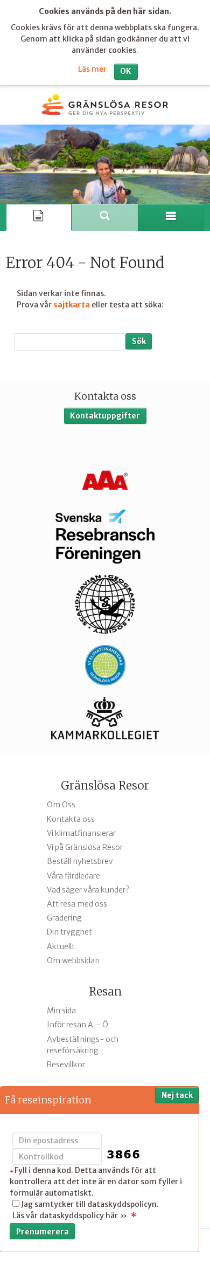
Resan (105, 991)
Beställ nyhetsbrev (80, 861)
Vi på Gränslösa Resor (85, 847)
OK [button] (125, 71)
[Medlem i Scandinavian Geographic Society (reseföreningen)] (105, 604)
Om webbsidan (73, 960)
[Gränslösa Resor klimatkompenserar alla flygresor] (105, 665)
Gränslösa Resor (105, 785)
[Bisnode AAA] (105, 480)
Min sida (61, 1010)
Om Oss (61, 804)
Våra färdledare (73, 876)
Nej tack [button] (177, 1095)
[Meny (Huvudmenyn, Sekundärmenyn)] (171, 217)
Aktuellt (61, 946)
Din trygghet (69, 932)
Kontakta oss (71, 819)
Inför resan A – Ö (77, 1024)
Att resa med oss (77, 904)
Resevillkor (66, 1064)
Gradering (64, 918)
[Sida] (39, 217)
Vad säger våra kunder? (88, 890)
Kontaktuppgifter (105, 416)
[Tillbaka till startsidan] (105, 104)
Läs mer (92, 69)
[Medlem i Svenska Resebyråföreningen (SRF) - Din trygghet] (105, 537)
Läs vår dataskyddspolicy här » (69, 1215)
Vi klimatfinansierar (81, 833)
